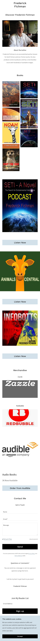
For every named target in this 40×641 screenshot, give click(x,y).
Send (20, 547)
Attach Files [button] (8, 539)
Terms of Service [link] (18, 555)
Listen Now (20, 242)
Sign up (20, 611)
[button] (3, 539)
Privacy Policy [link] (31, 553)
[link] (20, 5)
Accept (20, 636)
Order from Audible (20, 488)
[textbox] (20, 510)
